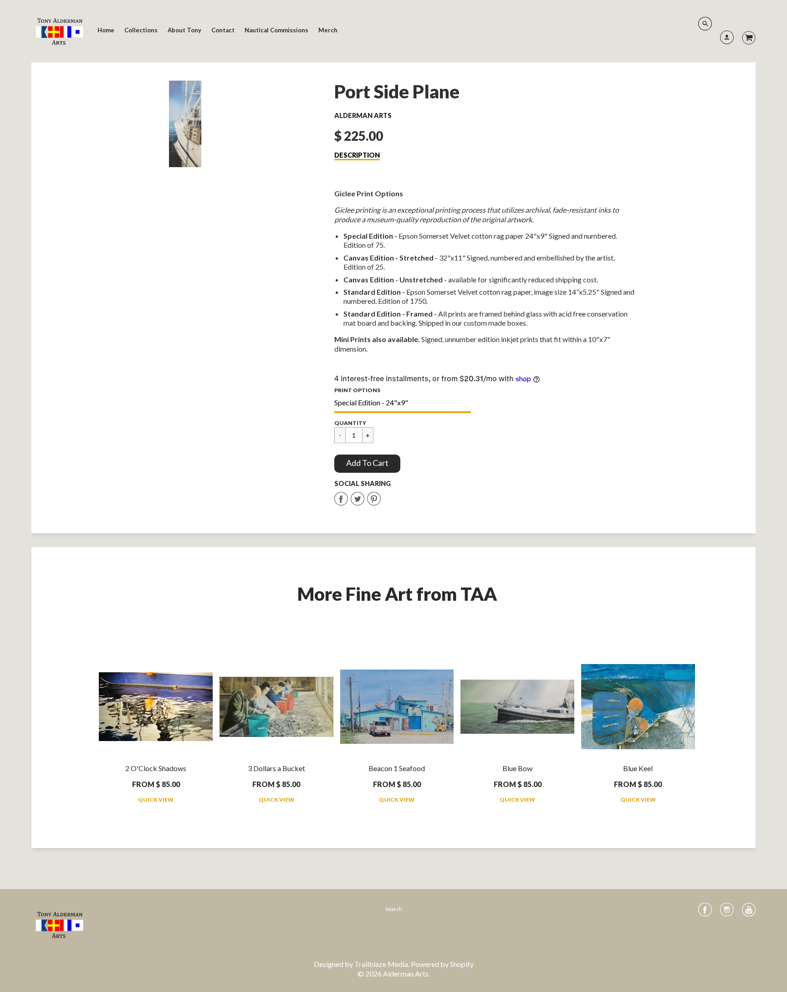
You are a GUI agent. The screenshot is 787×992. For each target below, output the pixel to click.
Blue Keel (638, 768)
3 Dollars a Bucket (276, 768)
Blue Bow (517, 768)
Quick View (156, 799)
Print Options (357, 390)
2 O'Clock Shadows (155, 768)
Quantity (350, 422)
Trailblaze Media (381, 964)
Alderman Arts (363, 115)
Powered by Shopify (442, 964)
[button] (367, 464)
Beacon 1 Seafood (396, 768)
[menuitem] (106, 30)
